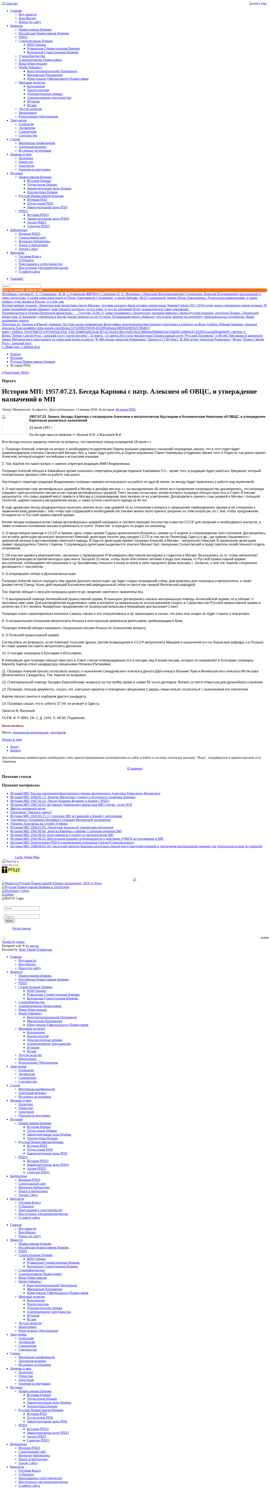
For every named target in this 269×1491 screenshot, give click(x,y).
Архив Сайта (28, 249)
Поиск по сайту (30, 22)
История (16, 173)
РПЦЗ (23, 37)
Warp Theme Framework (35, 949)
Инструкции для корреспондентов (43, 268)
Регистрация (21, 928)
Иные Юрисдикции (33, 63)
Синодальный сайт (32, 237)
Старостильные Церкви (36, 41)
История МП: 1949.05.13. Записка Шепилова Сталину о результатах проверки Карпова (72, 797)
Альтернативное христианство (49, 97)
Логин (8, 904)
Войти (9, 921)
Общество (26, 162)
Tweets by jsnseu (13, 942)
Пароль (9, 912)
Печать (7, 739)
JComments (134, 768)
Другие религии (30, 109)
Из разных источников (35, 150)
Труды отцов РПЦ (40, 203)
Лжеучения (18, 120)
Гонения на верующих (35, 169)
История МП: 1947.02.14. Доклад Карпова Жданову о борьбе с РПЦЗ (59, 801)
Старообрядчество (32, 56)
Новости (16, 26)
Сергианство (28, 135)
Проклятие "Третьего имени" (31, 812)
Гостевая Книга (30, 256)
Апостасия (26, 165)
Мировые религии (32, 82)
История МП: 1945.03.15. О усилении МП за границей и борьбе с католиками (66, 816)
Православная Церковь (35, 29)
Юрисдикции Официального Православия (57, 78)
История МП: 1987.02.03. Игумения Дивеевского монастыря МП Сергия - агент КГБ (71, 804)
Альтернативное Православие (40, 60)
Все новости (28, 14)
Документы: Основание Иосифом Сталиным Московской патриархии (60, 820)
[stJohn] (8, 894)
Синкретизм (27, 131)
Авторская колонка (32, 147)
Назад (14, 746)
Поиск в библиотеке (33, 245)
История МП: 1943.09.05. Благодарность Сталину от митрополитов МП (61, 835)
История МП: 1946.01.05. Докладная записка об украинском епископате (62, 827)
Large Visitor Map (27, 857)
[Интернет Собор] (15, 891)
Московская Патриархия (44, 75)
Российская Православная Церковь (44, 33)
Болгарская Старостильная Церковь (52, 52)
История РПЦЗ (38, 215)
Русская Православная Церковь (41, 196)
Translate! (16, 278)
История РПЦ (37, 199)
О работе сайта (29, 271)
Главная (16, 10)
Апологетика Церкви (42, 192)
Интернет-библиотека (34, 241)
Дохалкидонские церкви (44, 94)
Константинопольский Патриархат (52, 71)
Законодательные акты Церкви (49, 188)
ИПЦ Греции (36, 44)
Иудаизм (33, 101)
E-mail (17, 739)
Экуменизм (27, 128)
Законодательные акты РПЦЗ (48, 218)
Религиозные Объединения (38, 116)
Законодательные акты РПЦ (47, 207)
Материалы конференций (37, 143)
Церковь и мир (21, 154)
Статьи (15, 139)
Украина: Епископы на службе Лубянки (39, 823)
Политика (26, 158)
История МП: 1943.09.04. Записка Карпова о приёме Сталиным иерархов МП (66, 831)
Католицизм (36, 86)
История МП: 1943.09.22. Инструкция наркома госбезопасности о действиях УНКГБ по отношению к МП (86, 838)
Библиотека (18, 230)
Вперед (15, 750)
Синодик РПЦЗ (38, 226)
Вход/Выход (27, 18)
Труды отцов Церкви (42, 184)
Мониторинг (28, 112)
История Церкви (39, 181)
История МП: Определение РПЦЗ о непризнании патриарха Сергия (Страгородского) (72, 842)
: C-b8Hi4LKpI (21, 347)
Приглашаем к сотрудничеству (41, 264)
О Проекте (26, 260)
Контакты (17, 252)
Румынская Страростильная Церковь (53, 48)
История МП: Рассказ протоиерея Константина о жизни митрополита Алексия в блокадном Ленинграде (85, 793)
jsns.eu (34, 946)
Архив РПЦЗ (36, 222)
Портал (15, 354)
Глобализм (26, 124)
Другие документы (13, 725)
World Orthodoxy (30, 67)
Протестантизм (38, 90)
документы (58, 732)
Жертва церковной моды (28, 808)
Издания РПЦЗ (29, 233)
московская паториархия (30, 732)
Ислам (31, 105)
